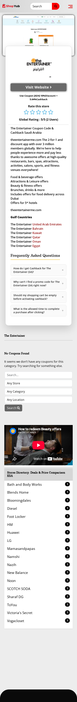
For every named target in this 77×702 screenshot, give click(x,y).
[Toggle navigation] (70, 6)
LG (37, 540)
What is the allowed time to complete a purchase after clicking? (38, 310)
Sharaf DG (37, 596)
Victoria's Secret (37, 612)
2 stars (32, 112)
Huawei (37, 532)
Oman (36, 241)
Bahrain (37, 229)
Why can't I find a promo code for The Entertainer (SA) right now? (38, 283)
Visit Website (38, 87)
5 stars (50, 112)
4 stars (44, 112)
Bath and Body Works (37, 484)
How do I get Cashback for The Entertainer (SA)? (38, 270)
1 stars (26, 112)
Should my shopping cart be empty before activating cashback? (38, 296)
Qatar (36, 237)
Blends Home (37, 492)
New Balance (37, 572)
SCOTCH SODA (37, 588)
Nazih (37, 564)
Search (12, 408)
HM (37, 524)
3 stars (38, 112)
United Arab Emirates (47, 224)
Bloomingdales (37, 500)
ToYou (37, 604)
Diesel (37, 508)
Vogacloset (37, 620)
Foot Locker (37, 516)
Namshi (37, 556)
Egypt (36, 246)
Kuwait (37, 233)
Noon (37, 580)
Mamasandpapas (37, 548)
